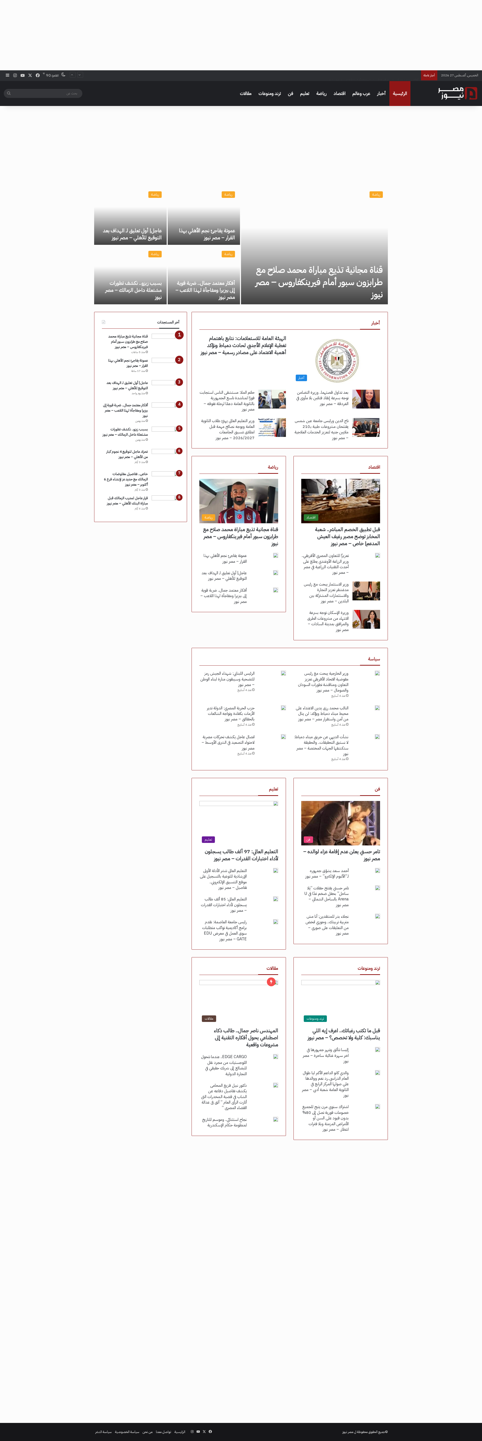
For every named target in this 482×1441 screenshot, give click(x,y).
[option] (241, 245)
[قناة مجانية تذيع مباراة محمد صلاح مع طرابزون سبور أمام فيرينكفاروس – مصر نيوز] (314, 245)
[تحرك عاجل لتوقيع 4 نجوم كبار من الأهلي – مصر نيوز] (165, 458)
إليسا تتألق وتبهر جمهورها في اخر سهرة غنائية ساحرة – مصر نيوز (326, 1055)
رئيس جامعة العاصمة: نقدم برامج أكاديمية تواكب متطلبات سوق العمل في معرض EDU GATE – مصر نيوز (224, 930)
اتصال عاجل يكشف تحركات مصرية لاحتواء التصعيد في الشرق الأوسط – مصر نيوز (228, 742)
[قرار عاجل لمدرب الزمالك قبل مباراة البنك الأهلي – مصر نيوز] (165, 504)
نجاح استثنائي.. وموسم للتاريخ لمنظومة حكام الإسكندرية (224, 1122)
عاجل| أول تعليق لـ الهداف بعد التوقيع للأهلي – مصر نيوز (132, 234)
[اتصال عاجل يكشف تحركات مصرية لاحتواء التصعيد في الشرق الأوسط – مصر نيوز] (283, 736)
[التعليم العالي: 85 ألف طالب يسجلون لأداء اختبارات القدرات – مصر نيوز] (275, 898)
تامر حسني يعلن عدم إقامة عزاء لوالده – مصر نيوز (341, 855)
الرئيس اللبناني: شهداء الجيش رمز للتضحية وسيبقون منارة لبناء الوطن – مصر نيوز (227, 679)
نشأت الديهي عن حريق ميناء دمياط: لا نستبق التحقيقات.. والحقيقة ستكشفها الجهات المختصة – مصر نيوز (321, 745)
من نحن (148, 1431)
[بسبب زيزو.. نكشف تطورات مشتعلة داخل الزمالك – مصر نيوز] (130, 275)
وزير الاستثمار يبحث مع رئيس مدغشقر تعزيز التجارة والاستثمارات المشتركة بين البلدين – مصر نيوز (326, 592)
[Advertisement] (241, 35)
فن (290, 93)
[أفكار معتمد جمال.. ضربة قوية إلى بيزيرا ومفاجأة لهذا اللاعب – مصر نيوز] (204, 275)
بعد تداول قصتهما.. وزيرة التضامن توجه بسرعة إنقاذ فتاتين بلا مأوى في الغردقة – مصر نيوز (322, 398)
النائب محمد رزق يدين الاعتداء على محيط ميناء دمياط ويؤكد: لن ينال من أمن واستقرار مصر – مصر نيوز (322, 713)
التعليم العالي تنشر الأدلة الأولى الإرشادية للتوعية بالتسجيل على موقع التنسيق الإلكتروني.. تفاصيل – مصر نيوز (223, 879)
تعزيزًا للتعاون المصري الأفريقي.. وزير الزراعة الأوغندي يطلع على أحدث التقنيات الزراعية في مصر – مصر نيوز (325, 564)
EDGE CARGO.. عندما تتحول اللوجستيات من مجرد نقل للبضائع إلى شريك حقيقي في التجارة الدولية (224, 1065)
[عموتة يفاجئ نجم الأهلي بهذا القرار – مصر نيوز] (204, 215)
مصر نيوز (347, 1431)
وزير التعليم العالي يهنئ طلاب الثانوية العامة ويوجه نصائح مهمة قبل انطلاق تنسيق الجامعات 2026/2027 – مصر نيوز (228, 429)
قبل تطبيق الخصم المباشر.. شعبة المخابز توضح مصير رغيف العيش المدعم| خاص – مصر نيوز (347, 536)
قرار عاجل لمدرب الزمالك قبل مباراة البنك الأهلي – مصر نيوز (127, 500)
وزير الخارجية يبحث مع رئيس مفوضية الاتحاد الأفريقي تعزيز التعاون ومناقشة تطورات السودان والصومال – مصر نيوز (323, 681)
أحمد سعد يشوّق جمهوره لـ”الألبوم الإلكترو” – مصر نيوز (327, 873)
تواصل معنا (163, 1431)
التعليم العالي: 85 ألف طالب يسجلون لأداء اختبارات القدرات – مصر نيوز (224, 904)
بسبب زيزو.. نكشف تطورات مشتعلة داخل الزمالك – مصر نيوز (133, 290)
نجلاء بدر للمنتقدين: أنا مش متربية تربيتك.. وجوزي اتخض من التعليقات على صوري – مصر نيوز (327, 924)
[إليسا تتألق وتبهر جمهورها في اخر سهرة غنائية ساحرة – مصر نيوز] (377, 1049)
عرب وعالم (361, 93)
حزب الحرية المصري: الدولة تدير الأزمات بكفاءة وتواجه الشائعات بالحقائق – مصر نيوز (231, 713)
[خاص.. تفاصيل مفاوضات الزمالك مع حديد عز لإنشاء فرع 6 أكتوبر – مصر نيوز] (165, 480)
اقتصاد (339, 93)
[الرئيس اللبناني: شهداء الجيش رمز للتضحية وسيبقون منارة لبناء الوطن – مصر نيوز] (283, 673)
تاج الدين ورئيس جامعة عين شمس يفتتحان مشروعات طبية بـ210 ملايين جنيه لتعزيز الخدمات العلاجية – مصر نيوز (321, 429)
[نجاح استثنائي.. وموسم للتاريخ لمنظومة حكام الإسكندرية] (275, 1119)
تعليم (304, 93)
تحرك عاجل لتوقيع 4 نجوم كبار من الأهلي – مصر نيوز (127, 454)
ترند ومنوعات (270, 93)
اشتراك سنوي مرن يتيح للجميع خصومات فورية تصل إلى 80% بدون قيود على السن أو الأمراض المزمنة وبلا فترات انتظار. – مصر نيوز (325, 1118)
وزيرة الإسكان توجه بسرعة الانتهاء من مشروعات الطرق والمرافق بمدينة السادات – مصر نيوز (328, 621)
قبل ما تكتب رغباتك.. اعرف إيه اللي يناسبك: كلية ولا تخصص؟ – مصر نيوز (344, 1034)
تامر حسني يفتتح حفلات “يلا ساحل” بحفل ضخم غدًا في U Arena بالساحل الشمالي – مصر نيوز (326, 896)
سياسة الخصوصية (127, 1431)
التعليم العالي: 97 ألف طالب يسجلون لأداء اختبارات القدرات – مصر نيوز (241, 855)
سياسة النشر (103, 1431)
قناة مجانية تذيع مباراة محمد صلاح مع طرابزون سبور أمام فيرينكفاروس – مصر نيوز (319, 282)
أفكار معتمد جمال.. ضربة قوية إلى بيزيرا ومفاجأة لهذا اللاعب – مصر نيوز (373, 75)
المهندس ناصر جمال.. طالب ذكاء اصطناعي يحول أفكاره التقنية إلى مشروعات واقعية (246, 1037)
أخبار (381, 93)
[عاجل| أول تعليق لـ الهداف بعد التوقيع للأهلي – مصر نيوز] (130, 215)
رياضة (321, 93)
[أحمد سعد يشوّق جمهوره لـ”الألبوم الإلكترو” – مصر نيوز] (377, 870)
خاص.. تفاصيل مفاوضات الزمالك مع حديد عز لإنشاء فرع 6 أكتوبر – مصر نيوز (126, 479)
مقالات (246, 93)
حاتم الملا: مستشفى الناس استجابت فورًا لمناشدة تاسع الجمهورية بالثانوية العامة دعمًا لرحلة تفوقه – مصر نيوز (227, 400)
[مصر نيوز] (457, 93)
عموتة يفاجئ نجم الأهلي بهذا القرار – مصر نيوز (207, 234)
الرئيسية (400, 93)
